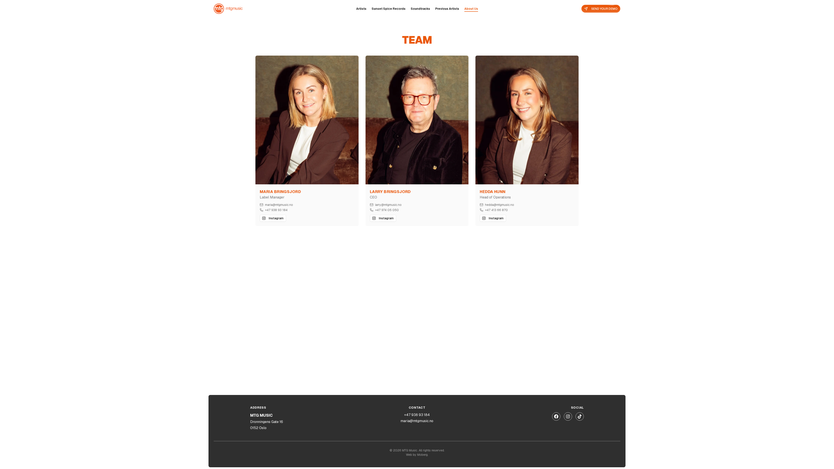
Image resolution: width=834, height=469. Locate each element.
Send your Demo (604, 9)
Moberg (422, 455)
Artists (361, 9)
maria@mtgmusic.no (279, 205)
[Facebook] (556, 416)
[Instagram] (568, 416)
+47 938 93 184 (276, 210)
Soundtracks (420, 9)
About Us (471, 9)
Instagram (276, 218)
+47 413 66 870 (496, 210)
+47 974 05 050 (387, 210)
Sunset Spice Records (388, 9)
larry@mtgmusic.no (388, 205)
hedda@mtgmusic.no (499, 205)
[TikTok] (580, 416)
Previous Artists (447, 9)
